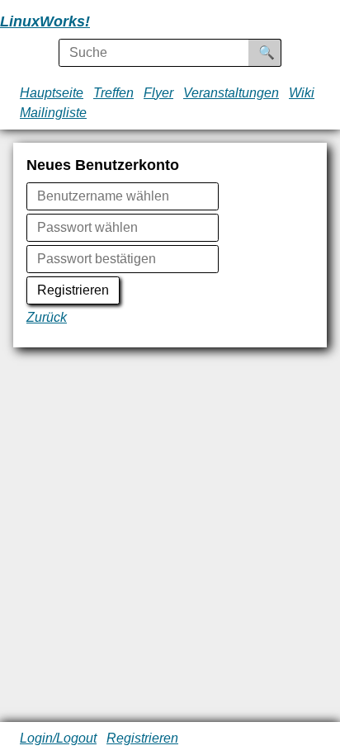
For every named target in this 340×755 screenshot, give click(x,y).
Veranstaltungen (231, 93)
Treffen (113, 93)
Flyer (158, 93)
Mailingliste (53, 113)
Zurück (46, 317)
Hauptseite (51, 93)
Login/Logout (58, 738)
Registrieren (73, 290)
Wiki (301, 93)
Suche (278, 52)
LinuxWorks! (45, 21)
